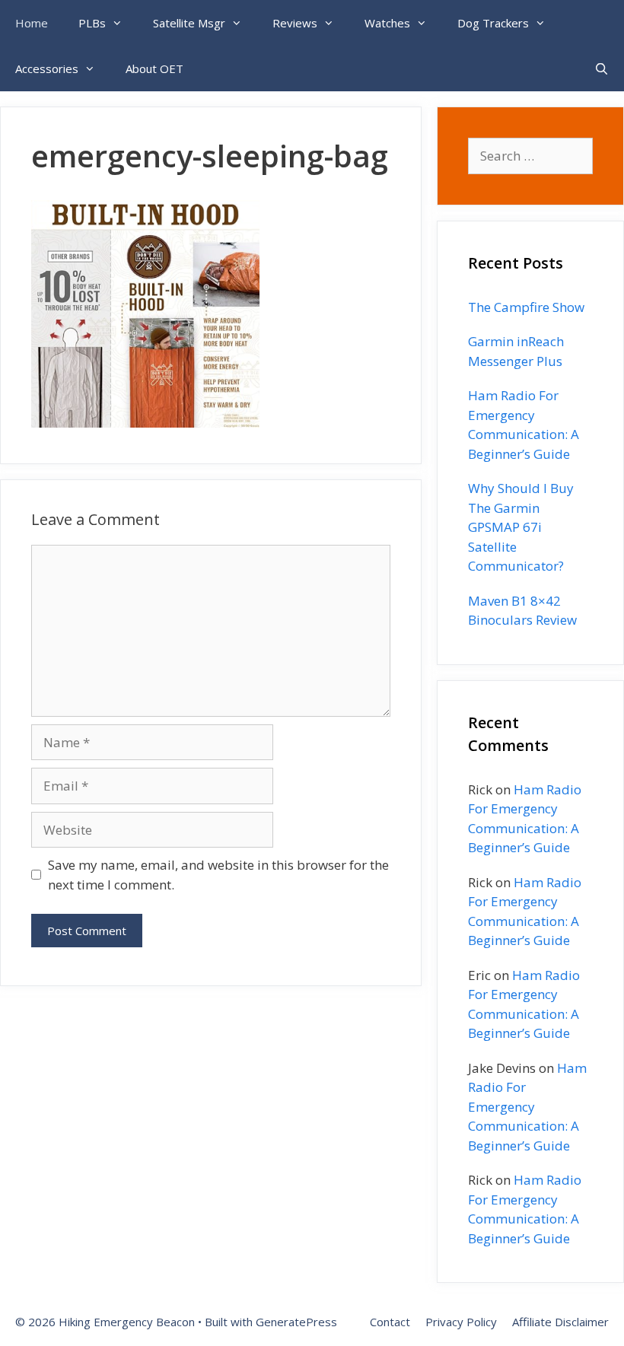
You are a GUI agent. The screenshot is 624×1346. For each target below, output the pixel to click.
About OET (154, 68)
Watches (387, 22)
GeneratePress (296, 1321)
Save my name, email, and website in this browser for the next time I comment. (218, 874)
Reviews (294, 22)
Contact (390, 1321)
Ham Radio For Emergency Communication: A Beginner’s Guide (527, 1106)
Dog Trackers (493, 22)
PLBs (92, 22)
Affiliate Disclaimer (560, 1321)
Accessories (46, 68)
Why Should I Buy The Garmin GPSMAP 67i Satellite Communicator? (521, 526)
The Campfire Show (526, 307)
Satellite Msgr (189, 22)
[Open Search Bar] (601, 68)
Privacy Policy (461, 1321)
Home (31, 22)
